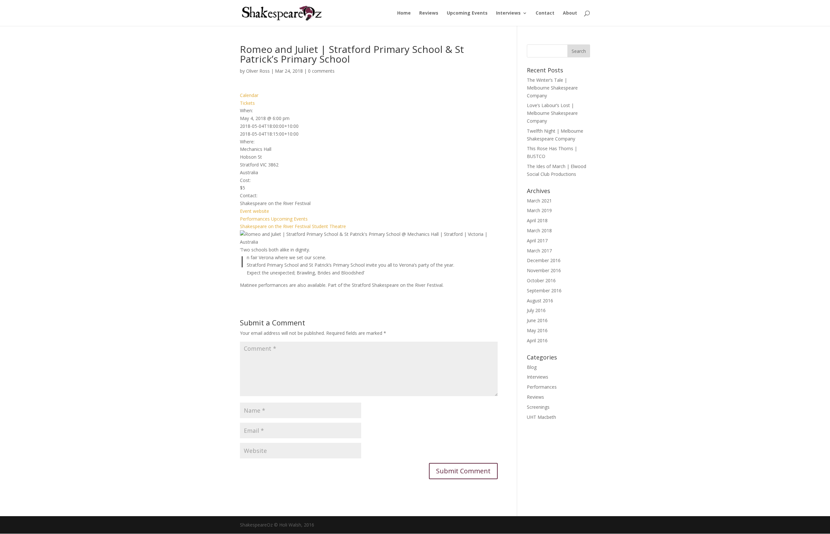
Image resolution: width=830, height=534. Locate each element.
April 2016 (537, 340)
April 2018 (537, 220)
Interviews (508, 13)
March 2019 (539, 210)
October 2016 (541, 280)
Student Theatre (329, 226)
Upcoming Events (467, 13)
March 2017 (539, 251)
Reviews (428, 13)
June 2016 (537, 320)
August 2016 (540, 300)
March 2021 (539, 201)
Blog (532, 367)
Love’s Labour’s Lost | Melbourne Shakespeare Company (552, 113)
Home (404, 13)
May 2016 (537, 330)
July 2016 (536, 310)
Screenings (538, 407)
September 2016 (544, 290)
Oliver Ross (258, 71)
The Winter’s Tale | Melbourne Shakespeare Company (552, 88)
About (570, 13)
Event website (254, 211)
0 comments (321, 71)
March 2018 (539, 230)
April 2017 (537, 240)
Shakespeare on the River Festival (275, 226)
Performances (255, 219)
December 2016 (544, 260)
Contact (545, 13)
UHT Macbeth (541, 417)
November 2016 (544, 270)
